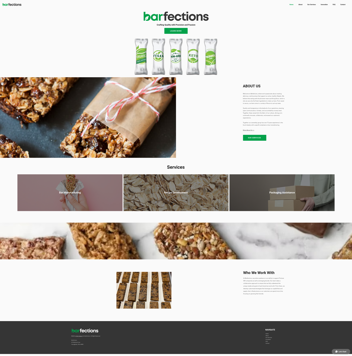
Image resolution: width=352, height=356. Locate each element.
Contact (267, 343)
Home (267, 333)
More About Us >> (248, 130)
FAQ (267, 341)
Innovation (268, 339)
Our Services (269, 337)
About (267, 335)
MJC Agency (79, 336)
